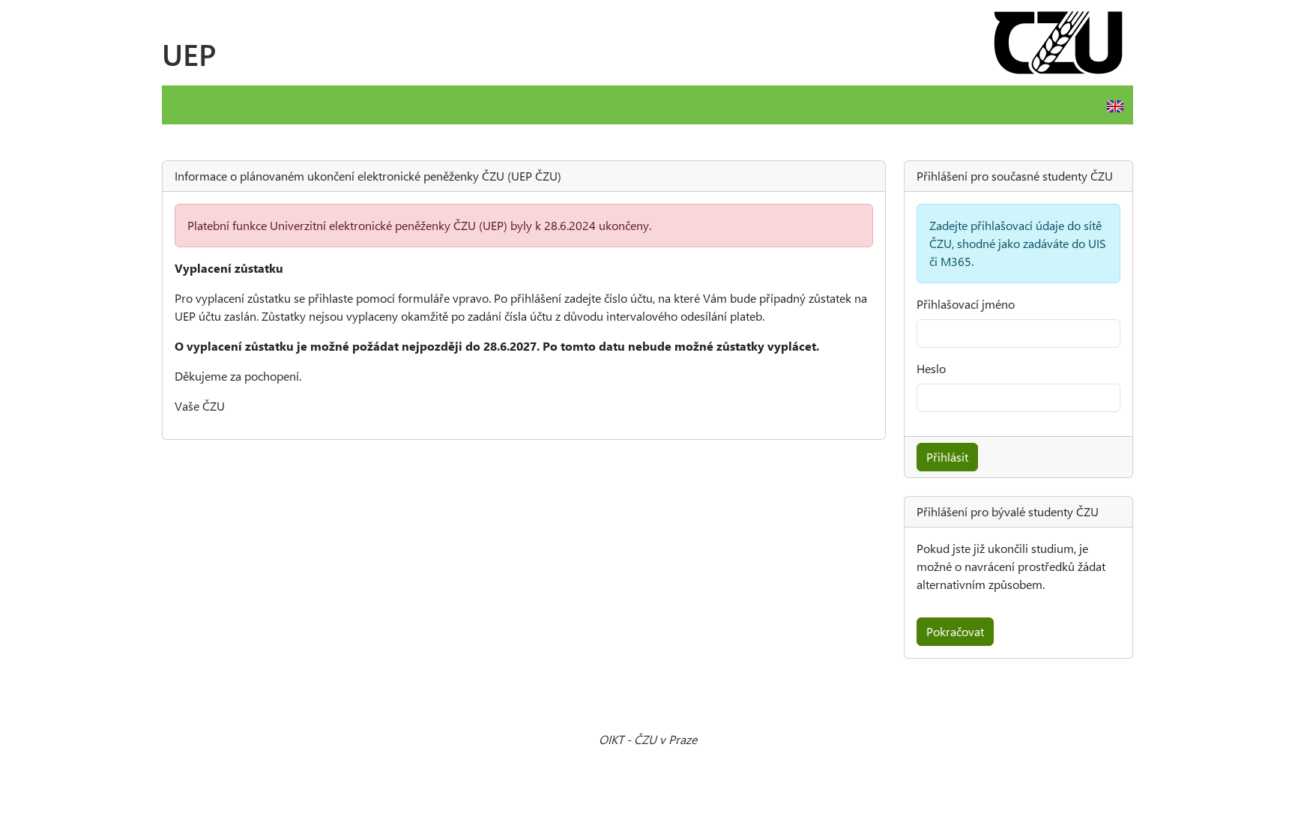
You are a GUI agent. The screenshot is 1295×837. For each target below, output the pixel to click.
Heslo (931, 368)
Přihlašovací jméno (966, 304)
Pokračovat (955, 631)
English (1115, 106)
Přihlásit (947, 457)
